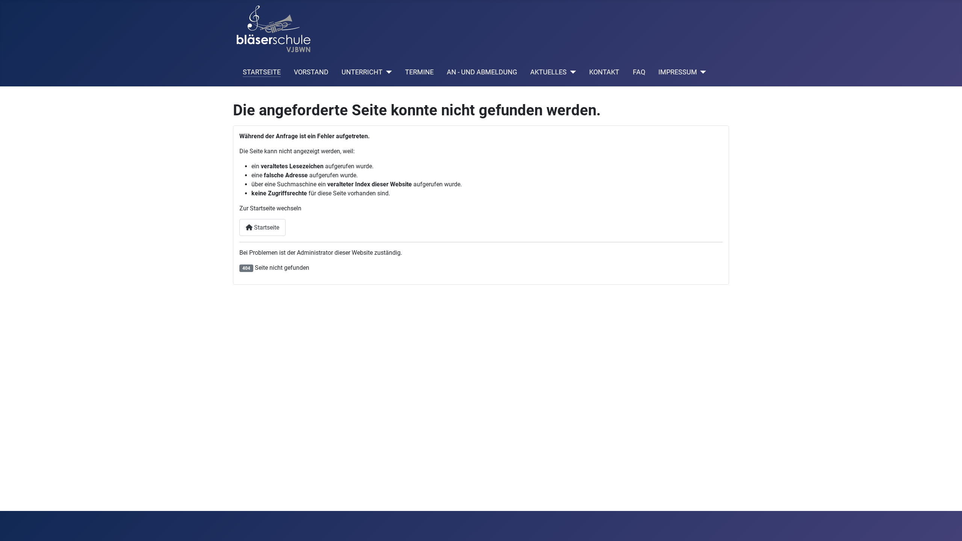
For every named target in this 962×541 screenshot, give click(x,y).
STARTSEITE (262, 72)
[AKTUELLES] (571, 72)
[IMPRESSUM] (701, 72)
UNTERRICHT (362, 72)
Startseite (266, 227)
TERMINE (419, 72)
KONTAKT (604, 72)
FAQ (639, 72)
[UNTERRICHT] (387, 72)
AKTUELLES (548, 72)
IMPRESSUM (677, 72)
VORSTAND (311, 72)
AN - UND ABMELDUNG (482, 72)
